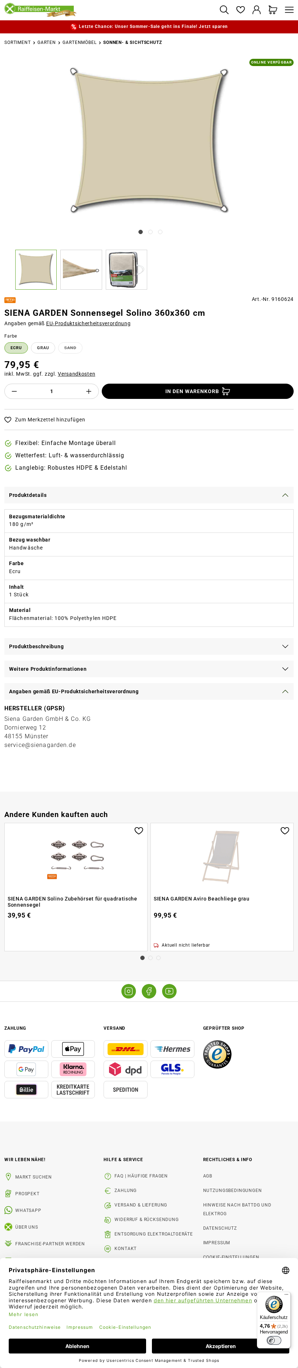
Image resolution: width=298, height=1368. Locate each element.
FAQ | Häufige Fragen (141, 1176)
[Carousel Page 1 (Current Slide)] (142, 958)
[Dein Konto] (257, 10)
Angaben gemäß (67, 323)
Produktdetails (28, 495)
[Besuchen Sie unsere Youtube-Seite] (169, 991)
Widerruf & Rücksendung (146, 1219)
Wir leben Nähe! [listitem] (24, 1159)
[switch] (274, 1340)
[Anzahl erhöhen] (89, 391)
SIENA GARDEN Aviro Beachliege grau (202, 899)
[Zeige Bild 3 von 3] (160, 232)
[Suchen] (224, 10)
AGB (208, 1176)
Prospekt (27, 1193)
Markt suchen (33, 1177)
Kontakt (125, 1248)
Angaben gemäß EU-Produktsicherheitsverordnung (74, 691)
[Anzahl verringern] (14, 391)
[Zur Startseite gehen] (109, 10)
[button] (37, 270)
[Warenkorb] (273, 10)
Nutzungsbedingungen (232, 1190)
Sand (73, 349)
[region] (149, 174)
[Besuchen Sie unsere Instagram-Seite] (128, 991)
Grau (43, 348)
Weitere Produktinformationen (48, 669)
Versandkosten (76, 374)
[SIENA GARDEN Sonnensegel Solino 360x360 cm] (149, 142)
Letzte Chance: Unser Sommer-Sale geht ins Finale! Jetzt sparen (153, 26)
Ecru (16, 348)
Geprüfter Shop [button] (224, 1028)
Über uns (26, 1227)
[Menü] (287, 10)
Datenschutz (220, 1228)
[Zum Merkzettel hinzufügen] (138, 830)
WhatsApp (28, 1210)
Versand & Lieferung (140, 1205)
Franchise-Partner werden (50, 1243)
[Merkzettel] (240, 10)
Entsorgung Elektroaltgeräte (153, 1234)
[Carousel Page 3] (158, 958)
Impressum (216, 1242)
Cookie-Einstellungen (231, 1257)
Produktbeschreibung (36, 646)
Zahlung (125, 1190)
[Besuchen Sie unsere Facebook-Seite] (149, 991)
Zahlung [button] (15, 1028)
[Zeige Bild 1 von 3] (140, 232)
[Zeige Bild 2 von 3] (150, 232)
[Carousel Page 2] (150, 958)
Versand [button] (114, 1028)
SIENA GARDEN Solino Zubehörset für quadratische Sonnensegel (72, 902)
